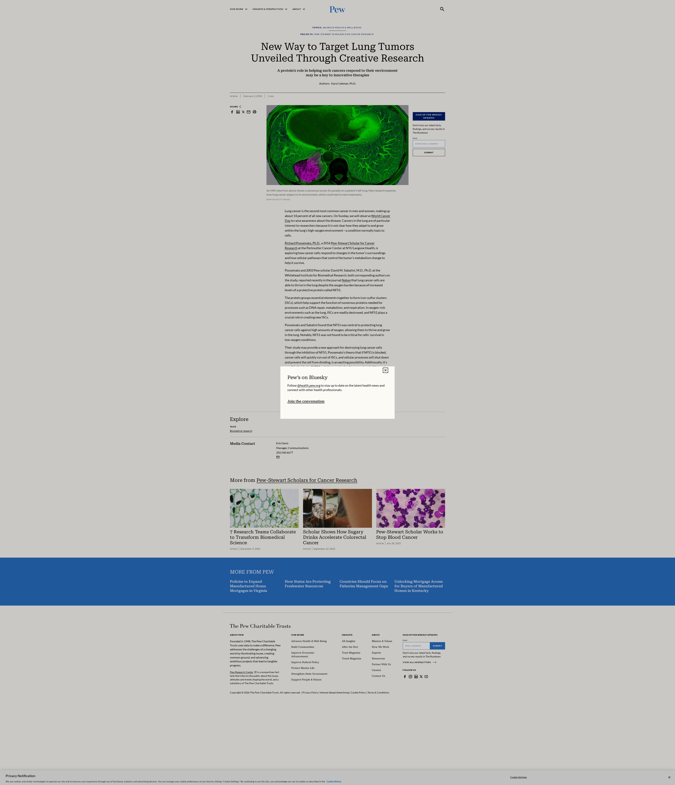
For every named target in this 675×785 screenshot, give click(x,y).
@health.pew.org (308, 385)
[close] (385, 370)
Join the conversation (305, 401)
